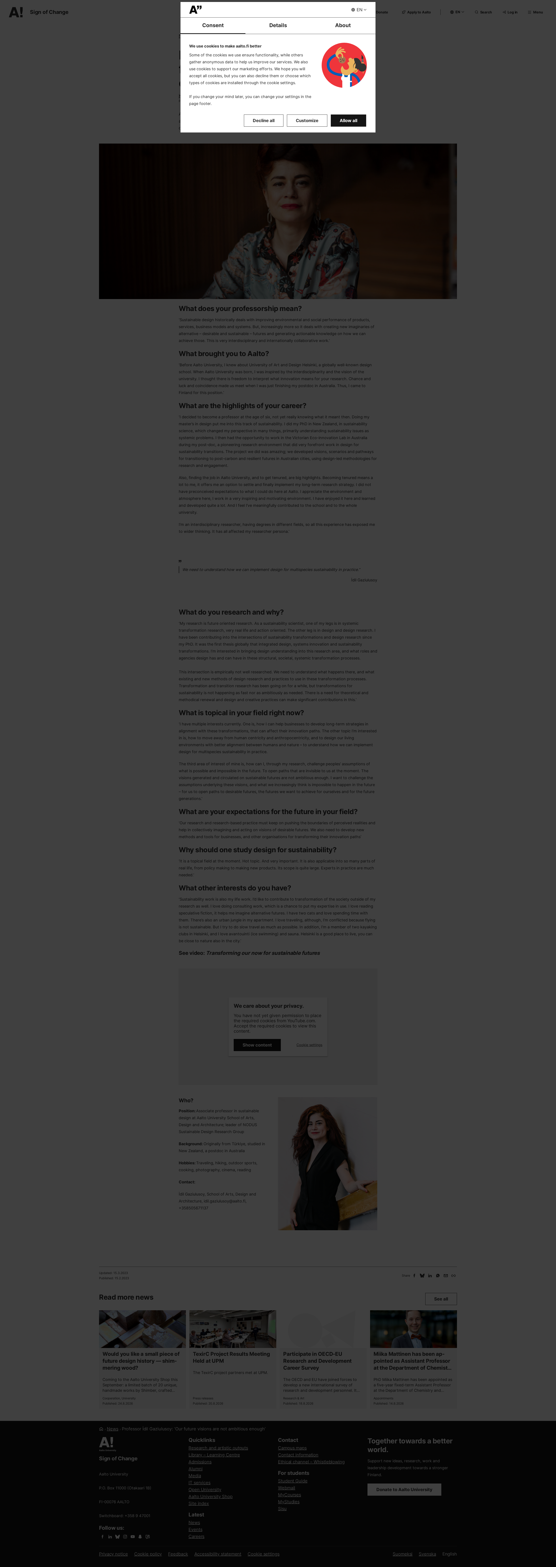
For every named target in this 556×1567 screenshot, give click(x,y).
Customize (307, 120)
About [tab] (343, 25)
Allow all (348, 120)
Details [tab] (278, 25)
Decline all (264, 120)
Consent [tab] (213, 25)
